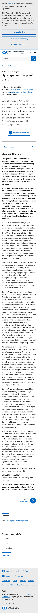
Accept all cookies (19, 32)
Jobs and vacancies (22, 585)
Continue (6, 555)
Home (4, 66)
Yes (7, 538)
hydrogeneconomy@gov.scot (17, 521)
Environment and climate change (21, 92)
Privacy (33, 585)
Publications (12, 66)
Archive (15, 581)
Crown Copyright (7, 585)
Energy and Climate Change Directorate (22, 89)
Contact (23, 581)
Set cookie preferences (19, 44)
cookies (10, 4)
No (7, 543)
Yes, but (9, 548)
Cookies (31, 581)
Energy (8, 92)
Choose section (8, 147)
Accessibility (6, 581)
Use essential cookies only (19, 39)
